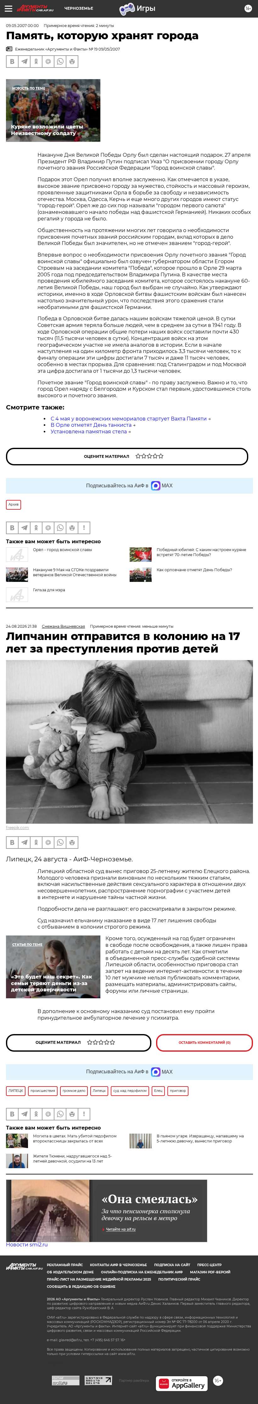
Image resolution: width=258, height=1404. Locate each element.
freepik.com (17, 827)
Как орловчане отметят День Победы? (194, 569)
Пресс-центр (209, 1265)
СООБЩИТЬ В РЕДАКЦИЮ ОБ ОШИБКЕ (81, 1287)
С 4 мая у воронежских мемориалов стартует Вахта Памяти (129, 419)
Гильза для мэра (49, 590)
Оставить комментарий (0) (205, 1043)
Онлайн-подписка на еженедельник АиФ (142, 1272)
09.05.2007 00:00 (22, 25)
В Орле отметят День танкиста (91, 425)
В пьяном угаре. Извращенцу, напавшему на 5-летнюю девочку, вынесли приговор (200, 1138)
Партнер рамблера (134, 1380)
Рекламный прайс (65, 1265)
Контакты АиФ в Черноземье (118, 1265)
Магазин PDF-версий (210, 1272)
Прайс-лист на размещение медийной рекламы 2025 (99, 1279)
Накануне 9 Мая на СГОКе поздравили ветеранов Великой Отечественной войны (74, 572)
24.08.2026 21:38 (21, 626)
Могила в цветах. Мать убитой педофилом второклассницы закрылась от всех (74, 1138)
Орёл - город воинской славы (62, 549)
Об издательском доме (70, 1272)
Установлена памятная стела (89, 432)
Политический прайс (179, 1279)
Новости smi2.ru (27, 1245)
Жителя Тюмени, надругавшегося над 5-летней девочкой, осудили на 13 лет (72, 1158)
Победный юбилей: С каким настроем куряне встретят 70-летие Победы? (201, 552)
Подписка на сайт (172, 1265)
